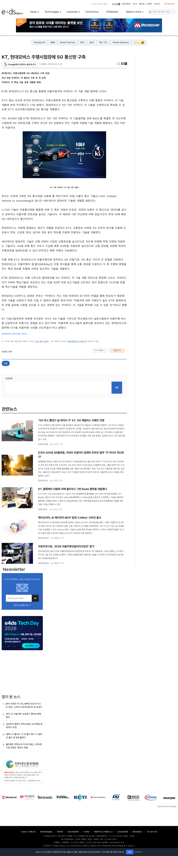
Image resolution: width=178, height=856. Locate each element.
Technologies (51, 11)
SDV (82, 42)
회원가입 (141, 4)
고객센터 (149, 4)
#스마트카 (13, 334)
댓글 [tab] (6, 363)
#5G (24, 334)
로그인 (135, 4)
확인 (129, 852)
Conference (92, 11)
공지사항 (157, 4)
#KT (20, 334)
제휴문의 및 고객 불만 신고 (103, 832)
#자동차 (5, 334)
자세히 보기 (139, 852)
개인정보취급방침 (46, 832)
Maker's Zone (133, 11)
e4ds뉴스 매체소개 (28, 832)
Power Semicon (121, 42)
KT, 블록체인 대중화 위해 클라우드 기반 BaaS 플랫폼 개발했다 (72, 489)
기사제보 (86, 832)
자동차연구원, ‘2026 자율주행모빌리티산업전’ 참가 (66, 546)
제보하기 (117, 350)
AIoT (91, 42)
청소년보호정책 (73, 832)
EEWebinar (112, 11)
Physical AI (39, 42)
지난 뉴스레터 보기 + (22, 605)
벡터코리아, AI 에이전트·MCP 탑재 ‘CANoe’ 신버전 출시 (69, 517)
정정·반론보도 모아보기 (77, 341)
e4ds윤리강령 (122, 832)
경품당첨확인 (170, 4)
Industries (72, 11)
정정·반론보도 (126, 4)
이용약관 (60, 832)
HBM (52, 42)
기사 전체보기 (99, 350)
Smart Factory (67, 42)
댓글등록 (9, 378)
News (33, 11)
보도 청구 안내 (41, 341)
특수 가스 (103, 42)
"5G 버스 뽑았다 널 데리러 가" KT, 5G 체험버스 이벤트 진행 (71, 420)
